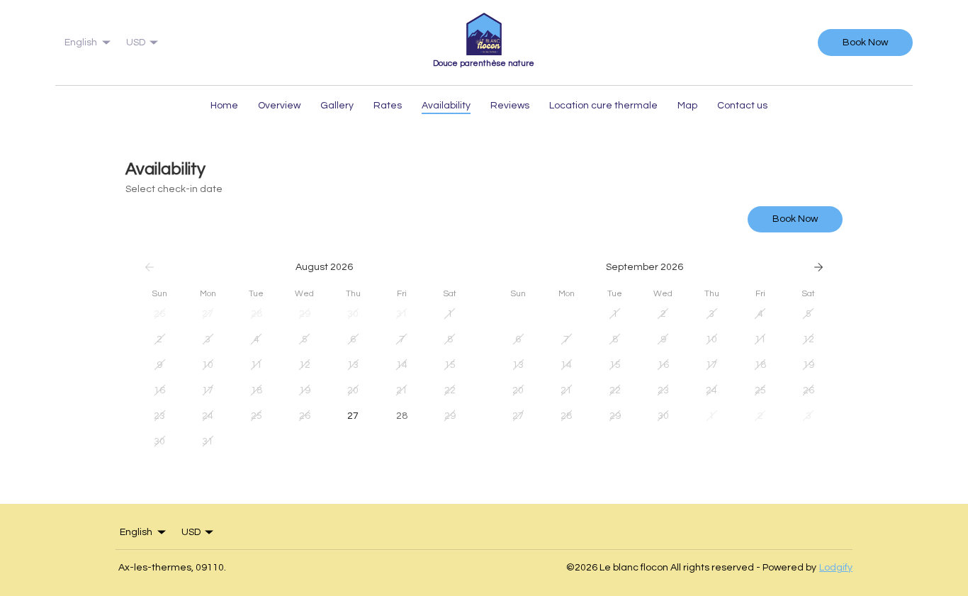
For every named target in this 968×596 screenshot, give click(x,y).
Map (687, 106)
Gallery (337, 106)
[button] (159, 314)
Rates (387, 106)
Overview (279, 106)
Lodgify (835, 568)
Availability (446, 106)
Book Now (865, 42)
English (80, 42)
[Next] (818, 267)
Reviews (509, 106)
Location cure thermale (603, 106)
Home (224, 106)
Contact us (742, 106)
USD (135, 42)
